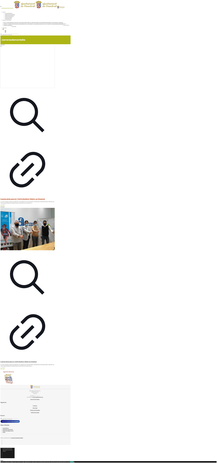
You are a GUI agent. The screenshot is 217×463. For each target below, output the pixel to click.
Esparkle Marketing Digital (17, 438)
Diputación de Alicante (8, 429)
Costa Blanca (6, 428)
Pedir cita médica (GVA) (8, 431)
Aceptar (72, 461)
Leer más (2, 205)
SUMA (4, 432)
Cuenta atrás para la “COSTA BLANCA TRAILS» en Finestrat (22, 199)
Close (2, 460)
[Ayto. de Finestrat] (32, 8)
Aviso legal (35, 408)
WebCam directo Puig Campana (10, 421)
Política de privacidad (35, 410)
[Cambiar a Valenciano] (5, 30)
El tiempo (35, 405)
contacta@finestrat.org (37, 397)
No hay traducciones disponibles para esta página (7, 450)
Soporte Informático (35, 399)
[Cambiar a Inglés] (5, 32)
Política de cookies (35, 412)
